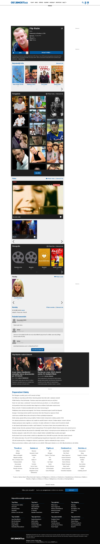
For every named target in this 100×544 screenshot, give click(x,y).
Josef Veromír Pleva (57, 525)
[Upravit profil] (62, 28)
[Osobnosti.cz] (19, 2)
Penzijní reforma (17, 468)
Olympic (73, 505)
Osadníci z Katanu (82, 455)
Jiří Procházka (50, 468)
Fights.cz (50, 448)
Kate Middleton (75, 519)
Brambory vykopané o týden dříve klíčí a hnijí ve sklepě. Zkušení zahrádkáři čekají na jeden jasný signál (38, 433)
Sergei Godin (35, 505)
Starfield (34, 455)
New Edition (34, 508)
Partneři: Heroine (50, 484)
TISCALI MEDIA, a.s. (40, 542)
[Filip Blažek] (20, 39)
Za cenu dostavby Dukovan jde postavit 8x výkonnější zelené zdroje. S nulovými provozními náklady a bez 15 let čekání (43, 430)
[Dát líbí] (15, 52)
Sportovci (58, 2)
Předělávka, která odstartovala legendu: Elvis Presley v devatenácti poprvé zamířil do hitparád (37, 410)
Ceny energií (18, 464)
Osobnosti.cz (66, 448)
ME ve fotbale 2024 (17, 459)
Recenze (34, 451)
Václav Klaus (74, 521)
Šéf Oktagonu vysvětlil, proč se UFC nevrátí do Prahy (26, 395)
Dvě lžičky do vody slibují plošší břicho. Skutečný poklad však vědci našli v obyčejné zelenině (36, 398)
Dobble (82, 459)
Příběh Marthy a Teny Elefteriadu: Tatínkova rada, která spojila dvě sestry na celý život (35, 400)
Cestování (33, 477)
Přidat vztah (59, 276)
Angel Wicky (15, 525)
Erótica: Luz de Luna (17, 512)
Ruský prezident (18, 462)
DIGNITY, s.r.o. (54, 542)
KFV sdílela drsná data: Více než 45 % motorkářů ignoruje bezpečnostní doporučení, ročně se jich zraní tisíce (40, 438)
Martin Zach (15, 523)
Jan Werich (54, 521)
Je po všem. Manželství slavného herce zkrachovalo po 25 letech (23, 374)
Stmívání (14, 506)
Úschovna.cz (78, 477)
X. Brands (34, 510)
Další (64, 2)
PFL (50, 457)
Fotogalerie (16, 94)
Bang (82, 453)
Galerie (37, 173)
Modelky (52, 2)
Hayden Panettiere (36, 512)
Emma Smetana (66, 468)
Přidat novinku (50, 307)
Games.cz (34, 448)
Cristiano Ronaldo (36, 525)
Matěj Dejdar (35, 523)
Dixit (82, 462)
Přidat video (51, 178)
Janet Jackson (55, 512)
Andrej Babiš (66, 451)
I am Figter (50, 462)
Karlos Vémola (50, 466)
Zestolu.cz (82, 448)
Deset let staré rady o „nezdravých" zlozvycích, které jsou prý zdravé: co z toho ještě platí (36, 403)
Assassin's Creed (34, 453)
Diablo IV (33, 459)
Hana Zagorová (66, 455)
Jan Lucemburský (76, 525)
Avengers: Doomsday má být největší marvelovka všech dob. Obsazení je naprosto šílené (35, 413)
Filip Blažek (35, 28)
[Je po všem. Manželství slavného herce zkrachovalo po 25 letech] (24, 364)
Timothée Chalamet (66, 470)
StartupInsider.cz (69, 479)
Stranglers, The (75, 508)
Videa (14, 178)
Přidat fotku (51, 94)
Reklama (28, 540)
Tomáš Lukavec (55, 523)
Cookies (32, 540)
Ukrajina (18, 453)
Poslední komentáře (19, 317)
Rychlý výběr (46, 52)
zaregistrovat (46, 490)
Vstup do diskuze (37, 349)
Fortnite (34, 464)
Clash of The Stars (50, 455)
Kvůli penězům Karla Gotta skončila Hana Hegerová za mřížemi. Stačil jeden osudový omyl (36, 405)
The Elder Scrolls (33, 468)
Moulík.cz (28, 479)
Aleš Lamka (34, 521)
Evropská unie (17, 466)
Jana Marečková (16, 519)
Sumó (50, 464)
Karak (82, 468)
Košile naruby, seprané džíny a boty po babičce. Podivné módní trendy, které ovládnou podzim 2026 (38, 418)
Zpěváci (41, 2)
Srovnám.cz (61, 479)
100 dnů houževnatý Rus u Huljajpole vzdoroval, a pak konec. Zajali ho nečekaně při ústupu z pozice (38, 440)
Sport (24, 477)
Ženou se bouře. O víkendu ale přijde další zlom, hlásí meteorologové (30, 408)
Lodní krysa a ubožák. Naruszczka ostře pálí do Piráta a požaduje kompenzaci (32, 415)
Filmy (32, 2)
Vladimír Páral (55, 519)
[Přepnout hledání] (83, 2)
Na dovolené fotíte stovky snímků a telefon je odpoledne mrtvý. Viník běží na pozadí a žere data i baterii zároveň (42, 435)
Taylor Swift (66, 466)
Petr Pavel (66, 453)
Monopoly (82, 457)
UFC (50, 451)
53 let (33, 37)
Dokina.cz (40, 479)
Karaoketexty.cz (69, 477)
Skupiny (46, 2)
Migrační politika (17, 457)
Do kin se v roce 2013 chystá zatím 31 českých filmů (49, 373)
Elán (72, 512)
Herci (36, 2)
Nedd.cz (84, 477)
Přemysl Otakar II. (76, 523)
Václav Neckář (35, 506)
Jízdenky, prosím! (82, 470)
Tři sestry (74, 510)
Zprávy (20, 477)
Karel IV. (73, 526)
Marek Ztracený (66, 464)
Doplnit (71, 490)
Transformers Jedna (17, 505)
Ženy (28, 477)
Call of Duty (34, 466)
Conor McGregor (50, 470)
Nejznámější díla (18, 63)
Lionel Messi (35, 526)
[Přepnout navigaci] (85, 2)
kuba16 (23, 310)
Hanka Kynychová (36, 519)
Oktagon (50, 453)
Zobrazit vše (59, 63)
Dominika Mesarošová (18, 526)
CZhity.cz (46, 479)
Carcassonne (82, 451)
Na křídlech (82, 466)
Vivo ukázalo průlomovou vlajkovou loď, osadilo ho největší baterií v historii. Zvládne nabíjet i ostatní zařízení (41, 420)
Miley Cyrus (54, 505)
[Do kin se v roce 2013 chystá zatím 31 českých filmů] (50, 364)
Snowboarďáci (16, 508)
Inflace (18, 451)
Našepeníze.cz (53, 479)
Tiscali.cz (18, 448)
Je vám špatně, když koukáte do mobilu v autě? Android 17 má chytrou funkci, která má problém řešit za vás (40, 425)
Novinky (15, 307)
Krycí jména (82, 464)
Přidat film (51, 246)
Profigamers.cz (46, 477)
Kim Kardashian (66, 459)
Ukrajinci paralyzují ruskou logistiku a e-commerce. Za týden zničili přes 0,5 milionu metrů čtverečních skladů (40, 423)
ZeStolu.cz (54, 477)
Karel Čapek (54, 526)
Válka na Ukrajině (17, 455)
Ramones (73, 506)
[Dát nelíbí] (24, 52)
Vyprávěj (14, 510)
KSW (50, 459)
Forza (33, 462)
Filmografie (16, 246)
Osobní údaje (38, 540)
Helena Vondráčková (57, 508)
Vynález (18, 470)
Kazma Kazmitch (66, 457)
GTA (34, 457)
